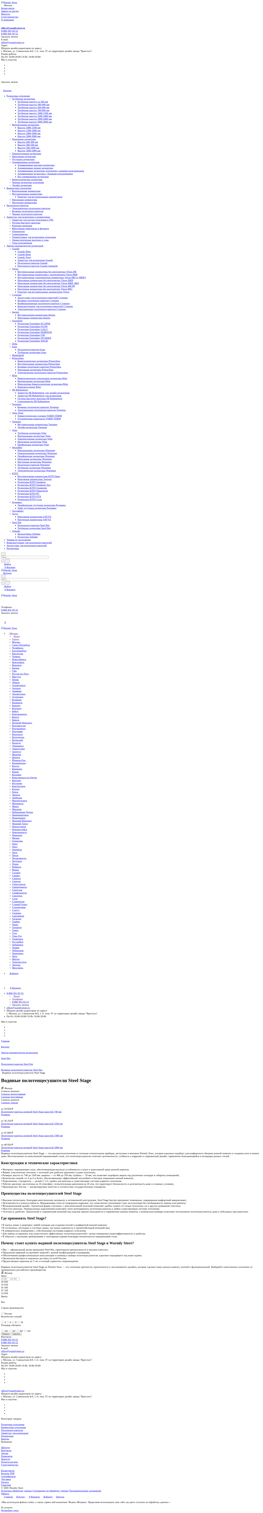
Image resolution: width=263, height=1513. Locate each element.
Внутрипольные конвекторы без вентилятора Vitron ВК (47, 271)
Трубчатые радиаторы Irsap (32, 352)
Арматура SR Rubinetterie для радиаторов (39, 395)
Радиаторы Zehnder (28, 536)
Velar (14, 430)
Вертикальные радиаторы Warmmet (36, 450)
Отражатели (18, 231)
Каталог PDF (8, 1473)
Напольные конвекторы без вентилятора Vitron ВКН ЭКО (48, 283)
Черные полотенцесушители (27, 214)
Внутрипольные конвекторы (27, 194)
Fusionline (17, 320)
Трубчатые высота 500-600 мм (33, 107)
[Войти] (2, 619)
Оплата (5, 1482)
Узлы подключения (22, 243)
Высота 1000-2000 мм (29, 150)
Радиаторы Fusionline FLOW (33, 326)
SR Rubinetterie (20, 390)
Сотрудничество (9, 1464)
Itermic (15, 312)
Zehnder (16, 531)
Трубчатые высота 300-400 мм (33, 104)
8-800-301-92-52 (9, 31)
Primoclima (18, 358)
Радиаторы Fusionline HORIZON (35, 332)
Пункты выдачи (9, 1462)
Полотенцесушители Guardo (33, 263)
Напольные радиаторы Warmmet (35, 459)
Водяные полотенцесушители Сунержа (38, 300)
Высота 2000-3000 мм (29, 136)
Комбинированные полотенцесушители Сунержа (44, 303)
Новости (5, 1459)
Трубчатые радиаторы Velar (32, 433)
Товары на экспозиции (19, 539)
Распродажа (13, 548)
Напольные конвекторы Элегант (35, 479)
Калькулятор (7, 1470)
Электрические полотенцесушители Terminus (42, 410)
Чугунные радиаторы (23, 159)
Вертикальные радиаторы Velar (34, 436)
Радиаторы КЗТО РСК (29, 496)
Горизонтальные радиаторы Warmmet (37, 453)
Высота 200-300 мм (28, 142)
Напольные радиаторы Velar (32, 441)
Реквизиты (6, 1456)
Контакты (6, 1450)
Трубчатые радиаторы (23, 98)
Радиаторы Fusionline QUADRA (34, 338)
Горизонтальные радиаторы (26, 153)
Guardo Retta (24, 254)
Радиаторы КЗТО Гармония (32, 487)
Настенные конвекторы (24, 202)
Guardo (15, 248)
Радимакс (17, 502)
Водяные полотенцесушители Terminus (38, 407)
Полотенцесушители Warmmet (34, 464)
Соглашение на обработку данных (50, 1490)
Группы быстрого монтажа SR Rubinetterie (40, 398)
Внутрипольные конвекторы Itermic (36, 315)
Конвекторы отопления (19, 188)
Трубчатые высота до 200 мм (33, 101)
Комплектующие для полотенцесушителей (29, 542)
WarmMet (17, 447)
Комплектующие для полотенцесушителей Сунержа (45, 306)
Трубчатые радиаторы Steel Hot (34, 528)
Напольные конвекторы (24, 199)
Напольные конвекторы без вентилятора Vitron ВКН (45, 280)
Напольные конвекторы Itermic (34, 317)
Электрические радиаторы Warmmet (37, 470)
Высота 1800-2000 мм (29, 133)
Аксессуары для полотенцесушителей (27, 545)
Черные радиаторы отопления (28, 182)
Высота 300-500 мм (28, 145)
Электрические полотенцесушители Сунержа (42, 309)
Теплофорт (18, 511)
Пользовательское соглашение (85, 1490)
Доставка (6, 1479)
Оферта (5, 1493)
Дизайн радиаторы (22, 185)
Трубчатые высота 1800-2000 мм (35, 119)
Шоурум (5, 1447)
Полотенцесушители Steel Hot (33, 525)
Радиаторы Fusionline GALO (33, 329)
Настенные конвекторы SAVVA (34, 519)
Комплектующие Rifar (29, 387)
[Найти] (7, 561)
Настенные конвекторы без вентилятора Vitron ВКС (45, 289)
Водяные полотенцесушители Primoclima (39, 366)
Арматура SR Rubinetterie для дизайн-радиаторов (44, 392)
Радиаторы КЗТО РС (28, 493)
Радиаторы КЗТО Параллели (33, 490)
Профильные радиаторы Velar (33, 444)
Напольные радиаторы (24, 156)
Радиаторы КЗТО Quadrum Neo (34, 485)
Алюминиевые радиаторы (25, 162)
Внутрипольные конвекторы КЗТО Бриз (39, 476)
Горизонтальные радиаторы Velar (35, 439)
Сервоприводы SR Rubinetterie (34, 401)
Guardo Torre (24, 257)
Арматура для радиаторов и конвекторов (29, 217)
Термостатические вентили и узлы (30, 240)
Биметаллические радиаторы (27, 179)
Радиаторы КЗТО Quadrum (32, 482)
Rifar (14, 375)
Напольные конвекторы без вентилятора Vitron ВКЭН (46, 286)
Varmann (16, 421)
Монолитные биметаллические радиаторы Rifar (43, 384)
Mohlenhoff (18, 355)
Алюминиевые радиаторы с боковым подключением (45, 173)
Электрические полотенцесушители (31, 208)
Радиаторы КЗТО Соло (30, 499)
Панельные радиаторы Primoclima (35, 369)
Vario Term (17, 413)
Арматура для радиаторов (14, 1433)
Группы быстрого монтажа (26, 222)
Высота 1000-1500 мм (29, 127)
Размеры (5, 1114)
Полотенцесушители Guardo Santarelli (38, 266)
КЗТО (15, 473)
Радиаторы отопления (18, 96)
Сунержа (16, 294)
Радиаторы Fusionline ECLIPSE (34, 323)
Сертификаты (8, 1476)
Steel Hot (16, 522)
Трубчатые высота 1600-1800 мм (35, 116)
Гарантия (6, 1485)
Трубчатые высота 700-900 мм (33, 110)
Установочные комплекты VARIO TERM (39, 418)
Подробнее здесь (10, 1510)
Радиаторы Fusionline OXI (31, 335)
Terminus (16, 404)
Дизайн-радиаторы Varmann (32, 427)
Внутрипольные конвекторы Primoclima (39, 364)
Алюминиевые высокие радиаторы (36, 165)
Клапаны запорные (22, 225)
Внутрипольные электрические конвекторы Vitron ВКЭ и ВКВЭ (52, 277)
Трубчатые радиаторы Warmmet (34, 467)
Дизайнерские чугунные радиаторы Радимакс (42, 505)
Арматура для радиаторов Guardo (35, 260)
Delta (14, 343)
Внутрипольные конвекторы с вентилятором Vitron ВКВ (48, 274)
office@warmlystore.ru (13, 28)
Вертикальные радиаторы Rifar (34, 381)
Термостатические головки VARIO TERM (40, 415)
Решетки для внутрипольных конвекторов (40, 196)
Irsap (14, 346)
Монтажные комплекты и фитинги (30, 228)
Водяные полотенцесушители (27, 211)
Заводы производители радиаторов (25, 245)
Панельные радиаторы (24, 139)
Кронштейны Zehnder (29, 534)
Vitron (15, 268)
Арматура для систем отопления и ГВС (33, 219)
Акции (4, 1453)
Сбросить (16, 1334)
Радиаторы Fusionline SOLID (33, 341)
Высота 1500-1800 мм (29, 130)
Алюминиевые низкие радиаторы (35, 168)
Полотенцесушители (17, 205)
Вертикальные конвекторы (26, 191)
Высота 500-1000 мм (28, 147)
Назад (16, 636)
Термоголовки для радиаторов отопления (34, 237)
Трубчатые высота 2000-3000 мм (35, 121)
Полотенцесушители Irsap (31, 349)
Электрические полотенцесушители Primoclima (43, 372)
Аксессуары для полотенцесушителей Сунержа (43, 297)
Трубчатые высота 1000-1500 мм (35, 113)
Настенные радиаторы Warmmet (35, 462)
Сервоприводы (20, 234)
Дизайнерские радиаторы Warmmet (36, 456)
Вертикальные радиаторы (25, 124)
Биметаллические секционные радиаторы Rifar (42, 378)
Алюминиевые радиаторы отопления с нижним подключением (51, 170)
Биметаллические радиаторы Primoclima (39, 361)
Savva (15, 513)
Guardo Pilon (24, 251)
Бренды (5, 1439)
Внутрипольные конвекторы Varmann (37, 424)
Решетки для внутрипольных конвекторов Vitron (43, 292)
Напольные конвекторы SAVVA (34, 516)
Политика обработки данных (16, 1490)
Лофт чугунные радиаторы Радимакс (37, 508)
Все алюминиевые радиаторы (33, 176)
